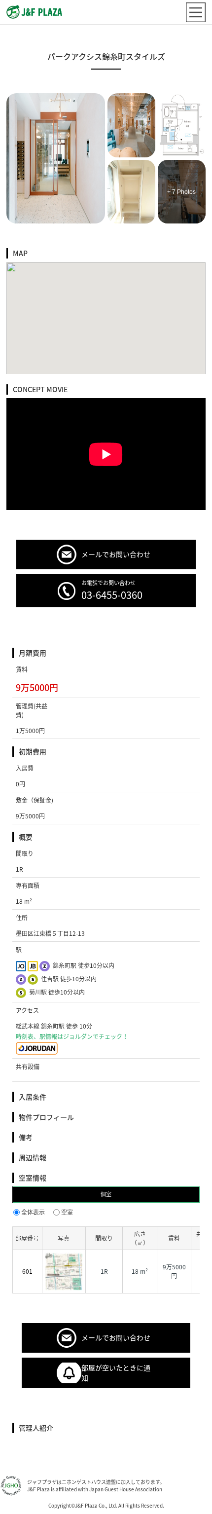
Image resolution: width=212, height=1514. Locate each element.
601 (27, 1271)
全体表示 (33, 1212)
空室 (67, 1212)
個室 (106, 1194)
